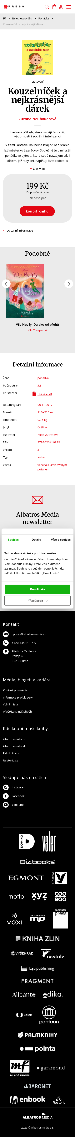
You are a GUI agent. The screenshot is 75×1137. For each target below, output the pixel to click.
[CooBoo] (60, 896)
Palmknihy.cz (11, 753)
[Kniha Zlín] (37, 938)
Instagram (18, 787)
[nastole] (52, 953)
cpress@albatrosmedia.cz (29, 634)
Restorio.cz (10, 760)
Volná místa (10, 704)
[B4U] (37, 968)
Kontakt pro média (15, 690)
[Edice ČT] (24, 1015)
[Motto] (16, 896)
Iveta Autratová (48, 435)
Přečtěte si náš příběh (17, 711)
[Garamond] (51, 1068)
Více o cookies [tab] (61, 539)
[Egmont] (26, 878)
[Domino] (26, 841)
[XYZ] (39, 896)
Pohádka (43, 18)
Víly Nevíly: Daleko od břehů (37, 324)
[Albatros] (59, 878)
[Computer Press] (60, 919)
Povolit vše (37, 589)
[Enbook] (27, 1100)
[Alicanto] (23, 994)
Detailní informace (20, 230)
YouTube (18, 805)
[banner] (25, 7)
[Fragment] (38, 981)
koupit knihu (37, 211)
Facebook (18, 796)
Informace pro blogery (18, 697)
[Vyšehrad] (22, 953)
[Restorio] (59, 1100)
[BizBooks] (38, 861)
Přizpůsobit (35, 600)
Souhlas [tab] (13, 539)
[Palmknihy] (37, 1035)
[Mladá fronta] (20, 1068)
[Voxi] (14, 919)
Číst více (39, 169)
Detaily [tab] (36, 539)
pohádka (43, 378)
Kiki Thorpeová (38, 330)
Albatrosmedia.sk (14, 746)
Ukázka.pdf (45, 394)
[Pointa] (37, 1049)
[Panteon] (49, 1015)
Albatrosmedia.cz (14, 739)
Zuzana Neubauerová (37, 118)
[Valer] (49, 841)
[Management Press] (37, 919)
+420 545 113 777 (24, 643)
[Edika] (53, 994)
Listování (37, 81)
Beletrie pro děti (22, 18)
